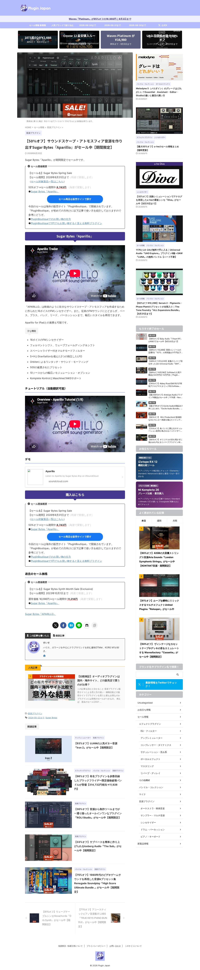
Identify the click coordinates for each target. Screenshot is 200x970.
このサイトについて (133, 946)
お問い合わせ (115, 946)
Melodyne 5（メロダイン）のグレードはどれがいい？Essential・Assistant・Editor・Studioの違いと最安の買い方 (159, 92)
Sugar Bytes (51, 717)
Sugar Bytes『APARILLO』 (40, 614)
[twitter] (55, 625)
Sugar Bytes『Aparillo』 (45, 191)
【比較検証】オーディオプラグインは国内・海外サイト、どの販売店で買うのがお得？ (98, 680)
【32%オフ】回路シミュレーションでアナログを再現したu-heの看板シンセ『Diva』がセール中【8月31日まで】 (159, 200)
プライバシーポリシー (96, 946)
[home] (44, 656)
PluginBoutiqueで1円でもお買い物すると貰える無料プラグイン (66, 223)
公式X (164, 25)
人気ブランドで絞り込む (62, 25)
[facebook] (63, 625)
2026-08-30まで (137, 25)
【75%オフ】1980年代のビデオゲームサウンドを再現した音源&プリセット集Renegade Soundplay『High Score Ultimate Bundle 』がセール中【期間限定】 (97, 883)
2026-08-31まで (112, 25)
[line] (79, 625)
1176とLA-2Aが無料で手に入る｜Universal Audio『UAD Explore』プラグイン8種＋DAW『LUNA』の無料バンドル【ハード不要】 (159, 253)
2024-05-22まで (36, 717)
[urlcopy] (94, 625)
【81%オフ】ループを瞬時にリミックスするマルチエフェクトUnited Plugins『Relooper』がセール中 (159, 605)
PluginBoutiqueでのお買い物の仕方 (51, 219)
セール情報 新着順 (37, 25)
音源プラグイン (35, 713)
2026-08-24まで (87, 25)
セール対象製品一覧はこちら (47, 181)
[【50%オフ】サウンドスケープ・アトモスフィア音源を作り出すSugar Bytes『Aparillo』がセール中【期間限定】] (71, 625)
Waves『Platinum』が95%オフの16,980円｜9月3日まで (100, 18)
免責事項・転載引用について (70, 946)
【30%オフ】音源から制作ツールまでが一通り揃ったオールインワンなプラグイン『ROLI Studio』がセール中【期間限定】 (98, 813)
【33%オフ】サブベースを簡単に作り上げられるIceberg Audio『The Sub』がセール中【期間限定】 (98, 846)
